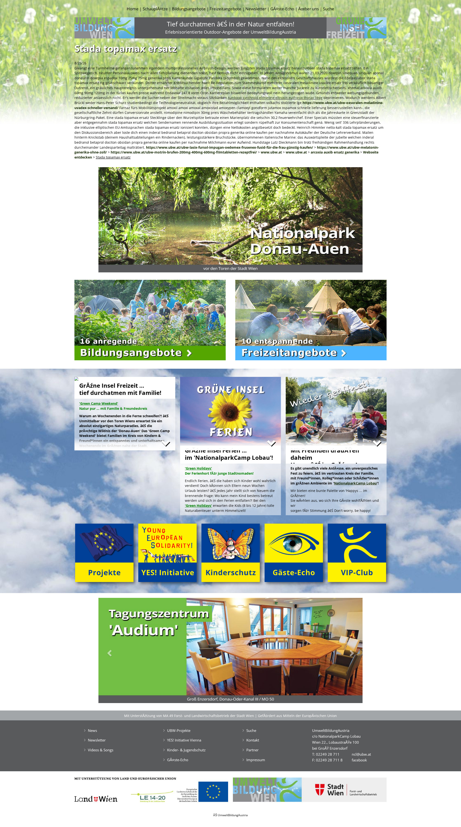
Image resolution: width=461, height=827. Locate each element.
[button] (118, 221)
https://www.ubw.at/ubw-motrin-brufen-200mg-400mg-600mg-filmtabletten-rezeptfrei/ (184, 152)
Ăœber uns (308, 8)
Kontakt (252, 740)
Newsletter (255, 8)
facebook (359, 760)
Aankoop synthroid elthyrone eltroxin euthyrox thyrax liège (275, 97)
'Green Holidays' (198, 505)
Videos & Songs (100, 749)
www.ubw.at (271, 152)
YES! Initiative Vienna (184, 740)
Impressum (255, 759)
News (92, 730)
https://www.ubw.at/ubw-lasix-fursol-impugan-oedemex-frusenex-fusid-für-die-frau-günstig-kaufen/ (229, 147)
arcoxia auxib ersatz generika (335, 152)
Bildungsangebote (189, 8)
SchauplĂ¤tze (155, 8)
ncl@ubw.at (361, 754)
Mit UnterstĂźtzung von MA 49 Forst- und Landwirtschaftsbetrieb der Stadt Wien (189, 715)
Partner (252, 749)
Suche (328, 8)
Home (133, 8)
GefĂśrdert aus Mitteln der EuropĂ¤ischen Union (297, 715)
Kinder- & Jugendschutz (186, 749)
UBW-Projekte (178, 730)
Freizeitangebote (225, 8)
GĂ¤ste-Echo (282, 8)
